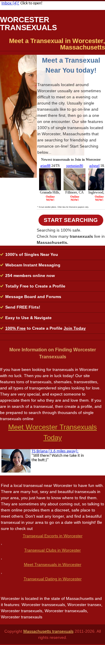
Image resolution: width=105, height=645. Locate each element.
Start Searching (71, 220)
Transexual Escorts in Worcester (53, 535)
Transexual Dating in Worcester (53, 578)
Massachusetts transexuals (48, 631)
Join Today (75, 328)
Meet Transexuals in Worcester (52, 564)
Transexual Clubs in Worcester (52, 550)
